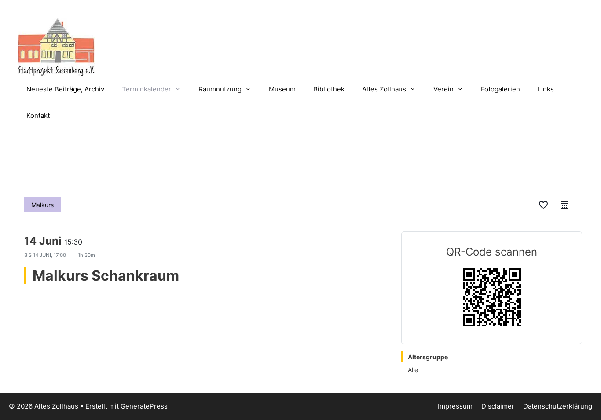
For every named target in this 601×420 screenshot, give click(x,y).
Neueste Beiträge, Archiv (65, 89)
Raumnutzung (220, 89)
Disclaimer (497, 406)
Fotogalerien (500, 89)
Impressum (455, 406)
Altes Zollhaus (384, 89)
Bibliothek (328, 89)
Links (546, 89)
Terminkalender (146, 89)
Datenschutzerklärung (557, 406)
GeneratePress (144, 406)
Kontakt (38, 115)
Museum (282, 89)
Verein (443, 89)
